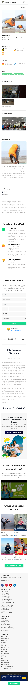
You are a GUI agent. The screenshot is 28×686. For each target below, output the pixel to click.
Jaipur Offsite (6, 603)
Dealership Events (7, 606)
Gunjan (3, 532)
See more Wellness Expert (14, 565)
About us (4, 618)
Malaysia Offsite (7, 611)
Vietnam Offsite (6, 597)
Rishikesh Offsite (7, 608)
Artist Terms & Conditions (9, 629)
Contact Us (5, 630)
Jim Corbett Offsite (7, 605)
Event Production (7, 582)
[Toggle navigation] (26, 2)
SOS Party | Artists (10, 2)
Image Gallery (6, 620)
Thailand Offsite (6, 594)
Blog (3, 623)
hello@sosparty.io (16, 330)
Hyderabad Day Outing (8, 602)
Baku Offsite (5, 609)
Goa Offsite (5, 591)
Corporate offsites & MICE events (11, 577)
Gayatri (16, 556)
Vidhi (2, 556)
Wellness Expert (7, 38)
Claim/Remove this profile (14, 358)
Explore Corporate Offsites (14, 432)
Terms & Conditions (7, 627)
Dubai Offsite (6, 596)
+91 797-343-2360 (7, 668)
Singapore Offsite (7, 599)
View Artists (5, 580)
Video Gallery (6, 621)
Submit (14, 323)
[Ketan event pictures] (14, 123)
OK (24, 677)
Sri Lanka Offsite (7, 612)
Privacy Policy (6, 626)
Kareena (16, 532)
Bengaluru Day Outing (8, 600)
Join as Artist (6, 624)
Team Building (6, 579)
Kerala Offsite (6, 593)
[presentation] (3, 124)
